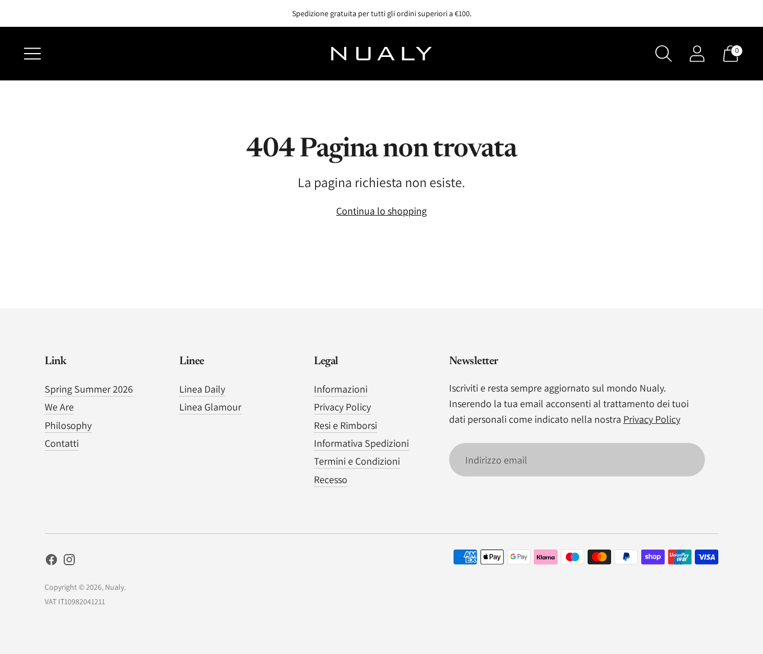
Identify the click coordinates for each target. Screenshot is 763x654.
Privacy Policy (342, 406)
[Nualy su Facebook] (51, 562)
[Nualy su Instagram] (69, 562)
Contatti (62, 443)
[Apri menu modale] (32, 53)
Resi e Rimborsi (345, 425)
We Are (59, 406)
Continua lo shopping (381, 210)
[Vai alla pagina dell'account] (697, 53)
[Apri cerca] (663, 53)
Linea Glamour (210, 406)
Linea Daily (202, 389)
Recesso (330, 479)
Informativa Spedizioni (361, 443)
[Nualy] (381, 53)
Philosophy (68, 425)
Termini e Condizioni (357, 461)
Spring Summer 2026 (89, 389)
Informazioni (341, 389)
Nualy (114, 587)
